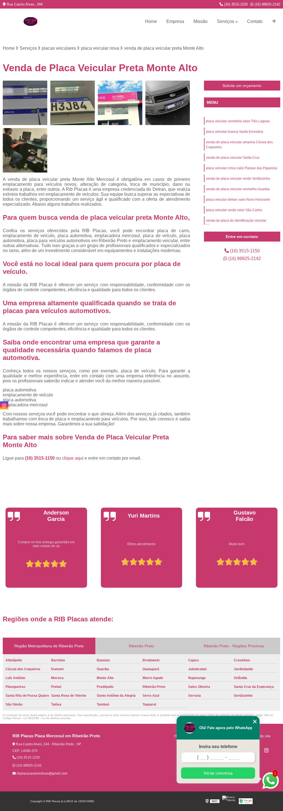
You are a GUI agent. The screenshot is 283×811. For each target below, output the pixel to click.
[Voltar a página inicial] (30, 21)
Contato (255, 21)
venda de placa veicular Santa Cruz (233, 158)
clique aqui (72, 458)
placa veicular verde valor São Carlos (234, 210)
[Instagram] (266, 750)
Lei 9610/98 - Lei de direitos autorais (46, 718)
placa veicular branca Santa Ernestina (234, 132)
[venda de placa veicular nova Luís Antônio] (120, 103)
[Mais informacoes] (274, 21)
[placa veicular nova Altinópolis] (25, 150)
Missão (200, 21)
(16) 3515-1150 (235, 4)
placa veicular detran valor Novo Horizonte (238, 200)
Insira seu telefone (218, 746)
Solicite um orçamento (241, 85)
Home (151, 21)
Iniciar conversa (218, 773)
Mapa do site (260, 736)
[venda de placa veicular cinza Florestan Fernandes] (72, 103)
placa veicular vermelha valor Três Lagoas (238, 121)
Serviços (225, 21)
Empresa (175, 21)
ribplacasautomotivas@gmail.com (41, 773)
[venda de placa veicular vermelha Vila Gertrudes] (25, 103)
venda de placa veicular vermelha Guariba (238, 189)
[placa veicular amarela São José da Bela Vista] (167, 103)
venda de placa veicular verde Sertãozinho (238, 179)
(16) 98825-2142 (266, 4)
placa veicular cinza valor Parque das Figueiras (241, 168)
